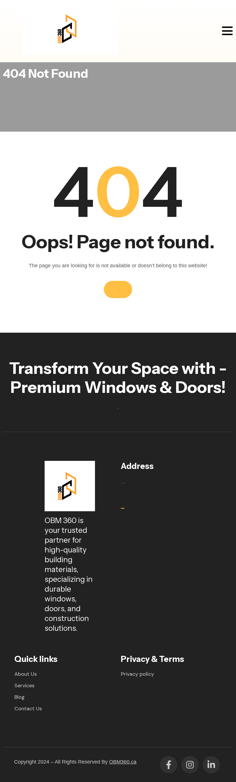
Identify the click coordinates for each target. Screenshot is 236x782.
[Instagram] (190, 764)
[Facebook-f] (168, 764)
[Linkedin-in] (211, 764)
